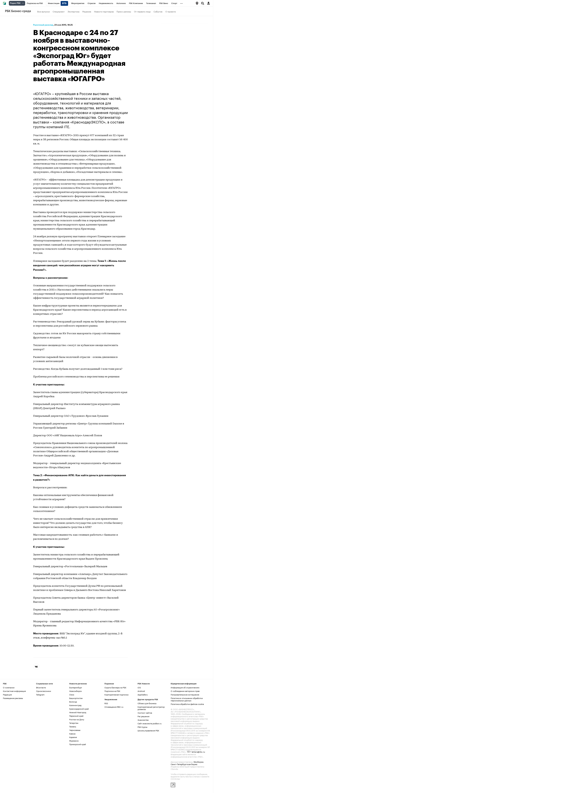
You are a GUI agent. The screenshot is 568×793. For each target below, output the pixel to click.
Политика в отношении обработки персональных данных (187, 699)
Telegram (40, 694)
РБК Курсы (142, 726)
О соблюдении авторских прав (185, 690)
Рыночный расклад (43, 25)
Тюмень (72, 726)
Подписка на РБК (112, 690)
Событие (158, 11)
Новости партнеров (104, 11)
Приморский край (77, 744)
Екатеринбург (75, 687)
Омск (71, 694)
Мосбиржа (198, 761)
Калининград (75, 705)
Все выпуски (43, 11)
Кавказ (72, 733)
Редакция (7, 694)
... (181, 2)
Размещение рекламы (13, 697)
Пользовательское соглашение (185, 694)
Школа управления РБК (148, 730)
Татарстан (73, 722)
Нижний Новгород (77, 712)
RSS (106, 703)
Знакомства (143, 719)
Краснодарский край (79, 708)
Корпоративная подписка (116, 694)
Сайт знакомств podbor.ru (150, 723)
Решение (86, 11)
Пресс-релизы (124, 11)
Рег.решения (143, 716)
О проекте (170, 11)
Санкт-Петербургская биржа (184, 764)
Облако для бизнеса (147, 703)
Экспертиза (73, 11)
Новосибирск (75, 690)
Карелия (73, 736)
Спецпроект (59, 11)
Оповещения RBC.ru (113, 706)
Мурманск (74, 740)
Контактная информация (14, 690)
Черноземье (74, 729)
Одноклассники (43, 690)
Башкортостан (76, 697)
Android (141, 690)
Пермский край (76, 715)
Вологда (73, 701)
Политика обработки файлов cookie (187, 703)
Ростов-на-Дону (76, 719)
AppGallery (143, 694)
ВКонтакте (41, 687)
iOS (139, 687)
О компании (8, 687)
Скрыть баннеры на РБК (115, 687)
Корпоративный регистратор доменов (151, 708)
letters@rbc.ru (198, 751)
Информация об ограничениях (185, 687)
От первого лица (142, 11)
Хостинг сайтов (145, 712)
